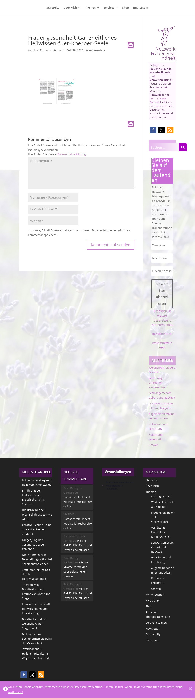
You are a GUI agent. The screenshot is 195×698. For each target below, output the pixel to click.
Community (153, 634)
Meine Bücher (155, 594)
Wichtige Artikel (161, 496)
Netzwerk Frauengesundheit (163, 53)
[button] (153, 130)
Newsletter (153, 628)
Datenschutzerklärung (71, 154)
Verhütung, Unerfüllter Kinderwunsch (158, 382)
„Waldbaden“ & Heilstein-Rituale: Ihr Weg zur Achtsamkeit (35, 653)
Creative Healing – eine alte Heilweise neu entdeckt (36, 529)
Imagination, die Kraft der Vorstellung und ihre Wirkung (36, 608)
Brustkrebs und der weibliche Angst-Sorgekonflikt (34, 623)
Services (109, 7)
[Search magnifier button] (183, 147)
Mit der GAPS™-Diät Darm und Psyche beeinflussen (77, 545)
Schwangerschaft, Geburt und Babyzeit (162, 547)
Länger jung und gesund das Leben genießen (34, 544)
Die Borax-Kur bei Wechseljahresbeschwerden (37, 514)
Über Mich (70, 7)
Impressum (140, 7)
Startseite (52, 7)
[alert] (118, 485)
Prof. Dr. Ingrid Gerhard (48, 50)
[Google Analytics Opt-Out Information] (5, 689)
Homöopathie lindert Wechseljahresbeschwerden (77, 501)
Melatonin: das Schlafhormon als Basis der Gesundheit (37, 638)
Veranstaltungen (156, 622)
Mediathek (152, 600)
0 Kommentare (95, 50)
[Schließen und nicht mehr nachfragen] (190, 689)
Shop (125, 7)
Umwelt (153, 445)
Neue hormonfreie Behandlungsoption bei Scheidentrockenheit (37, 559)
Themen (90, 7)
